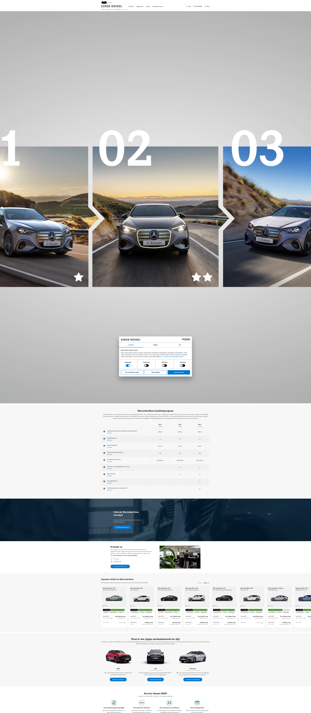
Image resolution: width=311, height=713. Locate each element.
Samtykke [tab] (131, 345)
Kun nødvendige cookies (132, 372)
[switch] (146, 365)
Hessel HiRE (117, 9)
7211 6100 (116, 558)
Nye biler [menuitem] (131, 6)
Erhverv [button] (110, 2)
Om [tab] (180, 345)
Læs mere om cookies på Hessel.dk (173, 356)
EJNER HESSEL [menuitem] (111, 6)
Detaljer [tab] (155, 345)
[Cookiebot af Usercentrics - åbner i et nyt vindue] (183, 339)
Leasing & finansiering (109, 9)
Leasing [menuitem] (148, 6)
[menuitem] (188, 6)
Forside (102, 9)
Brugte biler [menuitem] (139, 6)
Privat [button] (104, 2)
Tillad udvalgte (155, 372)
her (161, 356)
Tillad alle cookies (179, 372)
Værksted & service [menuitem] (157, 6)
